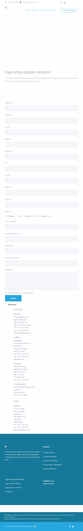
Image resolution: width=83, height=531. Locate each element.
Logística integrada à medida (14, 479)
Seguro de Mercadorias (12, 483)
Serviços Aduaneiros (49, 469)
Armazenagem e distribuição (52, 465)
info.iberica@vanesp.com (30, 2)
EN (76, 3)
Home (27, 10)
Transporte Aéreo (49, 452)
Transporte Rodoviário (50, 461)
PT (72, 3)
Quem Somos (34, 10)
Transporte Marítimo (50, 456)
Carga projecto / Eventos (13, 487)
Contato (49, 10)
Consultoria (9, 492)
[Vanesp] (8, 8)
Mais (54, 10)
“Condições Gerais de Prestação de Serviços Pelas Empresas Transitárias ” (43, 519)
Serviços (42, 10)
